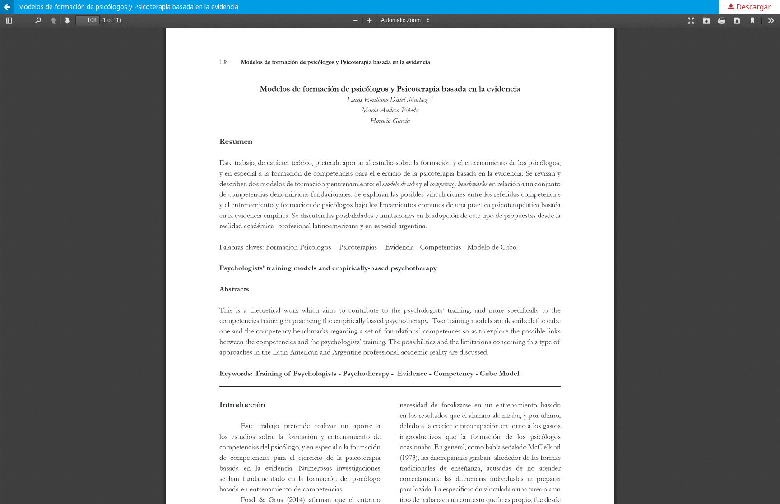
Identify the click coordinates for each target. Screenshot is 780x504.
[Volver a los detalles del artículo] (7, 7)
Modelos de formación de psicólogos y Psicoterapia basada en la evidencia (128, 6)
